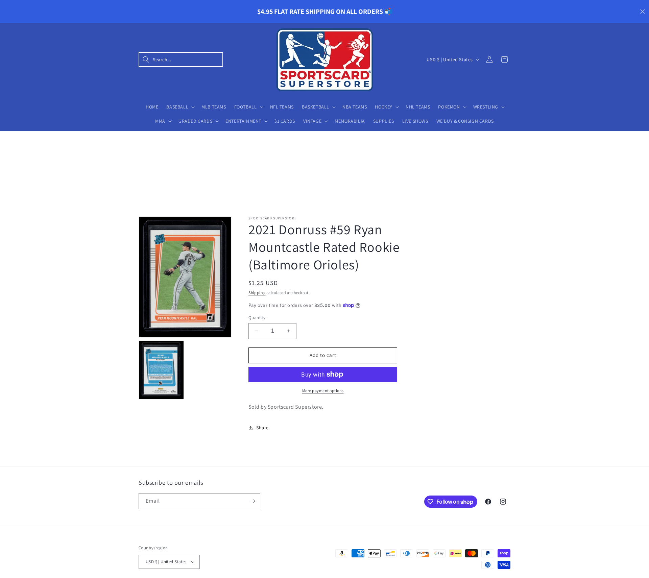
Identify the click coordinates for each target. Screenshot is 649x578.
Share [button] (262, 428)
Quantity (256, 317)
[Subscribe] (252, 501)
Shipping (257, 292)
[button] (181, 59)
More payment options (323, 390)
